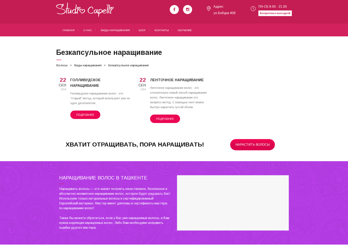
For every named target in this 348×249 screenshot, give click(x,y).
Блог (142, 30)
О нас (87, 30)
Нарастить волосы (252, 144)
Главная (69, 30)
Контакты (162, 30)
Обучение (185, 30)
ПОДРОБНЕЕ (85, 114)
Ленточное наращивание (177, 80)
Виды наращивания (115, 30)
